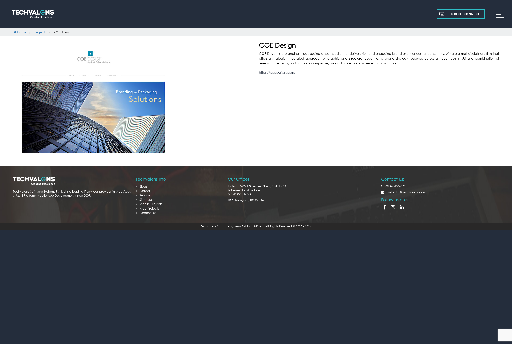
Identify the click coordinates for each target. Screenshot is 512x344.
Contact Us (147, 213)
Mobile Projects (150, 204)
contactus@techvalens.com (405, 192)
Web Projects (149, 208)
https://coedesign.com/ (277, 72)
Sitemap (145, 199)
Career (144, 191)
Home (21, 32)
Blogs (143, 186)
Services (145, 195)
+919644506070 (394, 186)
